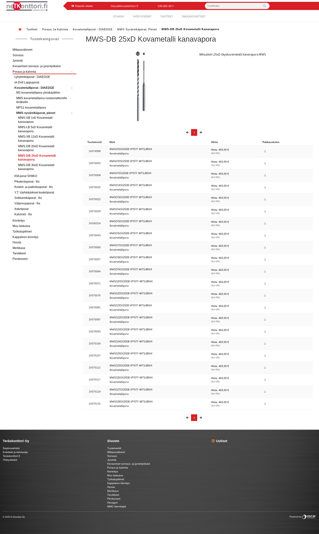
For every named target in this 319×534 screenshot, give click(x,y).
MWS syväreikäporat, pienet (137, 29)
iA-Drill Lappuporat (26, 82)
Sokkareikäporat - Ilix (28, 197)
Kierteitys (19, 220)
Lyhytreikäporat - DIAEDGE (32, 76)
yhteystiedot (142, 16)
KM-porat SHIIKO (25, 176)
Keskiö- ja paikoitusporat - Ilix (33, 186)
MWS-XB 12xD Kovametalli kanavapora (36, 138)
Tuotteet (166, 16)
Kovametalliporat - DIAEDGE (93, 29)
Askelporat (21, 208)
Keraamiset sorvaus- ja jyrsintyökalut (37, 66)
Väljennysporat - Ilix (27, 203)
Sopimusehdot (11, 448)
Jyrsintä (18, 60)
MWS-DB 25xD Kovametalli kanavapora (37, 157)
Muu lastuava (21, 226)
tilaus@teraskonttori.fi (124, 6)
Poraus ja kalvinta (55, 29)
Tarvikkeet (19, 253)
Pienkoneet (20, 258)
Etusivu (118, 16)
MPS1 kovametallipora (31, 107)
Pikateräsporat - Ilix (27, 181)
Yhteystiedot (10, 459)
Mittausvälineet (22, 49)
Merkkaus (19, 248)
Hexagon (112, 502)
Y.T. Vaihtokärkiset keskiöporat (34, 192)
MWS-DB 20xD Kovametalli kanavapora (36, 148)
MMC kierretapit (116, 506)
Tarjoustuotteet (194, 16)
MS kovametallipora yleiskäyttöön (38, 92)
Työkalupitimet (22, 231)
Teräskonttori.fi (11, 455)
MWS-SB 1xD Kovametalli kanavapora (35, 119)
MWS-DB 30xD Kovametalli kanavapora (36, 167)
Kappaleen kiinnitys (25, 237)
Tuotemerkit (114, 448)
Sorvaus (18, 55)
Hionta (17, 242)
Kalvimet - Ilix (23, 214)
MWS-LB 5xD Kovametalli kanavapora (35, 129)
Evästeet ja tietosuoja (15, 452)
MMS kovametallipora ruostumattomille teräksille (41, 100)
